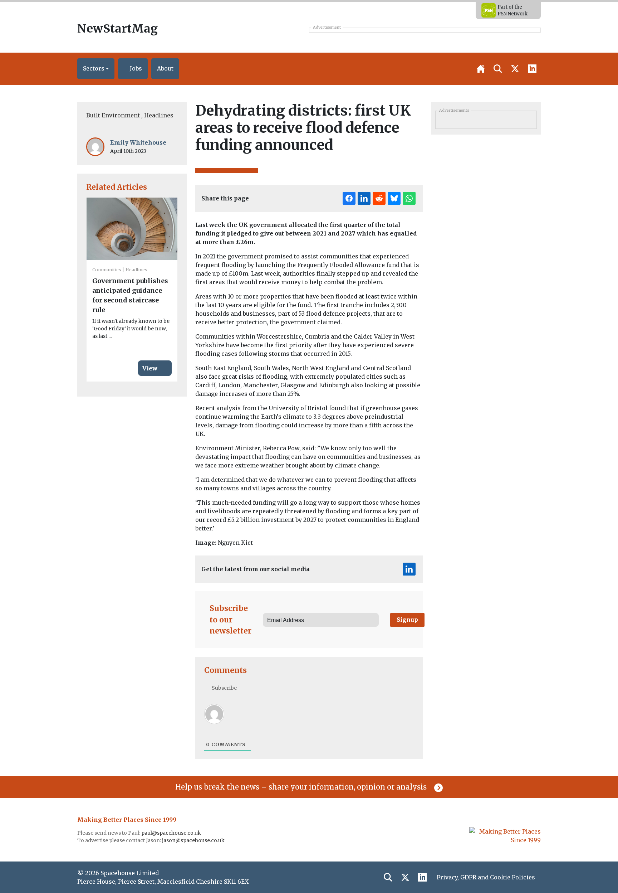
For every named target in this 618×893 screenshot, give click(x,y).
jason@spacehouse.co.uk (194, 840)
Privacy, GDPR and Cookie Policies (486, 877)
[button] (95, 68)
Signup (407, 619)
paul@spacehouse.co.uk (171, 833)
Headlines (158, 115)
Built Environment (113, 115)
